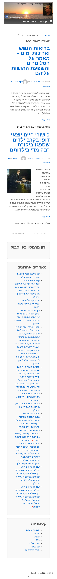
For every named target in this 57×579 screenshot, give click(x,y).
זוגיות (37, 533)
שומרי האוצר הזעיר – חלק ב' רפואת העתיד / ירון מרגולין (27, 406)
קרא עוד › (45, 120)
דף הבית (46, 35)
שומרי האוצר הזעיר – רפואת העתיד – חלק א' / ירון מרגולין (28, 396)
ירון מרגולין (19, 82)
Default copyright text (39, 573)
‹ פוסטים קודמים (40, 233)
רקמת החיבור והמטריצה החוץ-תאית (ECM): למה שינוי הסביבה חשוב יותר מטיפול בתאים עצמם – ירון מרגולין (27, 317)
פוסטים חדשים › (17, 233)
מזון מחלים (21, 127)
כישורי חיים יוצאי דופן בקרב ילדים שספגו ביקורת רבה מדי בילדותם (30, 142)
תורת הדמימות (20, 223)
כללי (28, 223)
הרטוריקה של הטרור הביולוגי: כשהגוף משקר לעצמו (29, 303)
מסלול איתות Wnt (31, 413)
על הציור (36, 546)
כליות (28, 127)
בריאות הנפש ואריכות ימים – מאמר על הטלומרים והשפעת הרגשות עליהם (30, 60)
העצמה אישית (37, 127)
